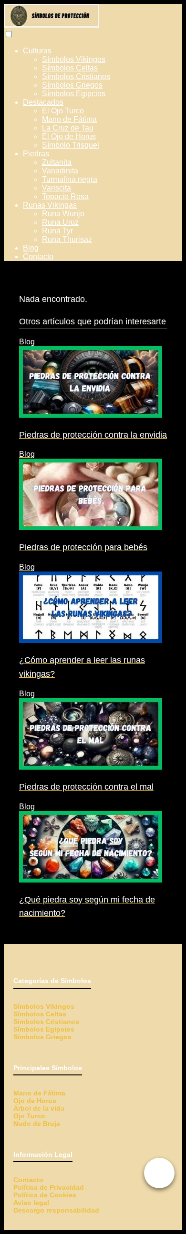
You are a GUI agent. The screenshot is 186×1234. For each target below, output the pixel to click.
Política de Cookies (44, 1195)
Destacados (43, 102)
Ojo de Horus (34, 1100)
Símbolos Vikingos (73, 59)
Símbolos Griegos (72, 85)
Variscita (56, 188)
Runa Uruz (60, 222)
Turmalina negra (69, 179)
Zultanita (57, 162)
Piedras (36, 154)
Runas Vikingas (50, 205)
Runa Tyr (57, 231)
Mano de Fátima (69, 119)
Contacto (38, 256)
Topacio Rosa (65, 196)
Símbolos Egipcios (73, 94)
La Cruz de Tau (67, 128)
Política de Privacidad (48, 1187)
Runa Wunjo (63, 214)
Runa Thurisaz (67, 239)
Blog (31, 248)
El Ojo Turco (63, 111)
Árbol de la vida (38, 1108)
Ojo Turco (29, 1116)
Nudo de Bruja (36, 1123)
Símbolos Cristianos (76, 76)
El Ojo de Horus (69, 136)
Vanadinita (60, 171)
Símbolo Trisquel (70, 145)
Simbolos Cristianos (46, 1021)
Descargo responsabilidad (56, 1210)
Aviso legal (31, 1202)
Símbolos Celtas (70, 68)
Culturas (37, 51)
